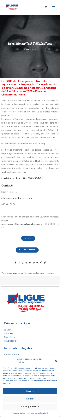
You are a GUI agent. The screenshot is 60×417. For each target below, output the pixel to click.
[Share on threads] (22, 262)
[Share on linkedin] (30, 262)
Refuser (30, 399)
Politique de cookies (18, 413)
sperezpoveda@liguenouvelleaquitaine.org (20, 224)
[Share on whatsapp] (33, 262)
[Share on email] (44, 262)
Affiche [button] (28, 238)
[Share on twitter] (19, 262)
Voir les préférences (30, 406)
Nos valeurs (9, 337)
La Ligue (7, 330)
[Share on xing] (41, 262)
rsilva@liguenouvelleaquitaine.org (16, 198)
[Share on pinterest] (26, 262)
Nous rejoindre (11, 341)
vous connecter (20, 273)
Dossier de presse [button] (27, 250)
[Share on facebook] (15, 262)
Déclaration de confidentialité (37, 413)
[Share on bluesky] (37, 262)
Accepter (30, 391)
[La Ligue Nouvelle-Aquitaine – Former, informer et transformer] (11, 7)
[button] (55, 360)
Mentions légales (12, 354)
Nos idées (8, 333)
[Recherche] (45, 7)
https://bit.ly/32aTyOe (32, 178)
